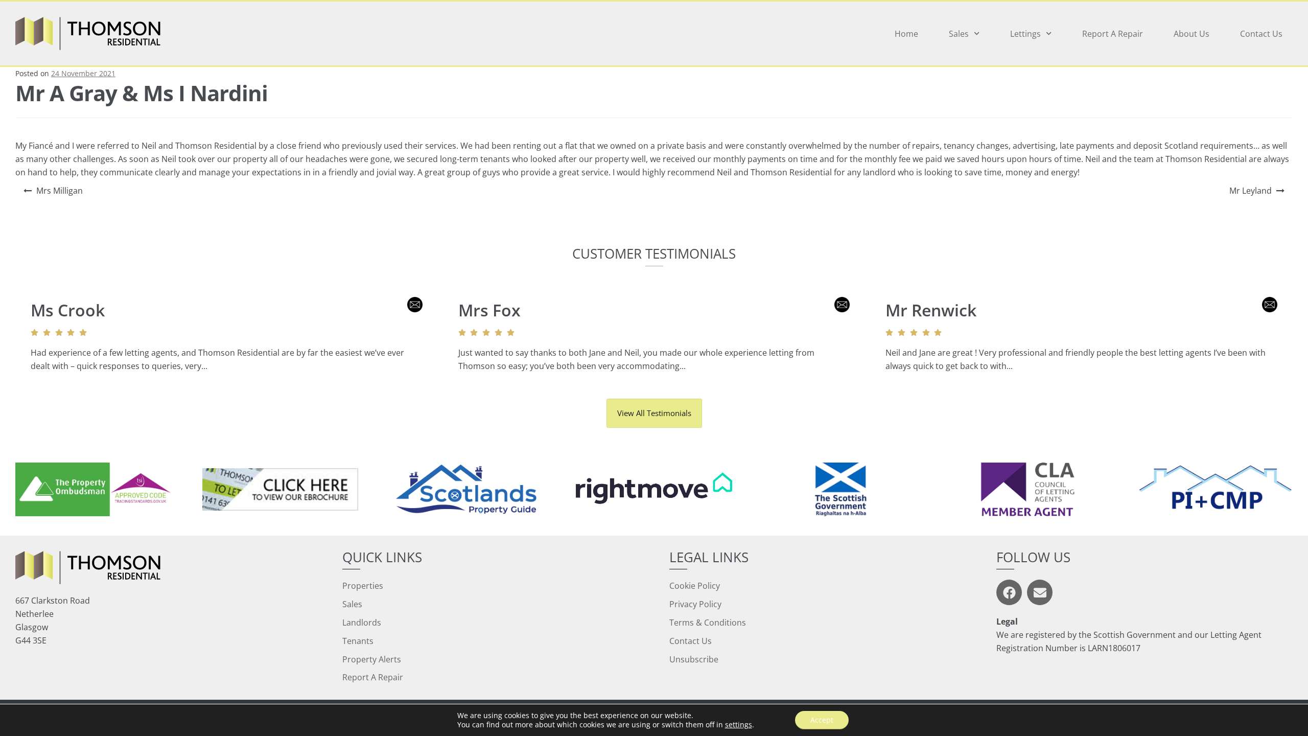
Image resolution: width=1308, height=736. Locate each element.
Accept (821, 720)
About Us (1191, 33)
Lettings (1025, 33)
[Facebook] (1009, 592)
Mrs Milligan (59, 190)
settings (738, 724)
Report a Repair (1112, 33)
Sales (959, 33)
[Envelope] (1040, 592)
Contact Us (1261, 33)
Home (906, 33)
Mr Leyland (1250, 190)
